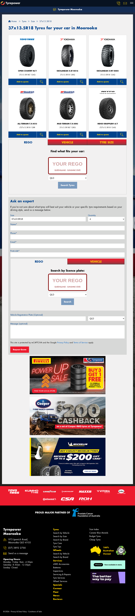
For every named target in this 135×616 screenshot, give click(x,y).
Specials (57, 584)
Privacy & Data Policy (19, 611)
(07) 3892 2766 (17, 547)
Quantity (92, 215)
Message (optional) (19, 323)
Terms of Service (81, 342)
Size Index (94, 529)
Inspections (58, 571)
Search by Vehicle (61, 533)
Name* (13, 224)
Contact (57, 588)
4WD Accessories (61, 564)
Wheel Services (60, 581)
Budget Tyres (95, 536)
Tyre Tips (57, 546)
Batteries (57, 567)
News (56, 595)
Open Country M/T (27, 71)
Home (14, 21)
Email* (13, 242)
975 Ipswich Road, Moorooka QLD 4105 (19, 541)
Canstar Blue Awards (98, 532)
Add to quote (22, 81)
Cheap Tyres (94, 539)
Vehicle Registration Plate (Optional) (26, 314)
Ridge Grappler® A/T (108, 124)
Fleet (55, 591)
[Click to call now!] (118, 3)
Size (12, 215)
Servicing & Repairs (62, 574)
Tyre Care (57, 543)
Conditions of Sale (35, 611)
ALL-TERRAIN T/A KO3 (27, 124)
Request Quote (19, 349)
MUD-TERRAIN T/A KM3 (67, 124)
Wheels (57, 550)
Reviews (57, 599)
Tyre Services (59, 577)
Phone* (13, 233)
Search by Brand (60, 539)
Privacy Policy (63, 342)
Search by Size (60, 536)
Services (57, 560)
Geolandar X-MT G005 (108, 71)
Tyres (56, 529)
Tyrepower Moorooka (69, 9)
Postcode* (15, 251)
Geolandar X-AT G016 (67, 71)
